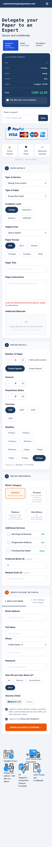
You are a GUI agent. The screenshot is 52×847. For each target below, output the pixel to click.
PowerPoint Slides (14, 390)
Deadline (9, 427)
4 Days (40, 449)
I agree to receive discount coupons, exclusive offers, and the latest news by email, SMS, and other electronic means (27, 711)
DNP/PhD (27, 218)
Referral (19, 680)
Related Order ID (17, 572)
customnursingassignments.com (19, 4)
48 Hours (12, 449)
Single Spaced (35, 368)
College (11, 210)
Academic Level (13, 204)
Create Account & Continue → (26, 727)
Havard (34, 246)
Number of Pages (14, 354)
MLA (22, 246)
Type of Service (13, 177)
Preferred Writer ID (18, 559)
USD (10, 410)
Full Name (10, 627)
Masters (11, 218)
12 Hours (12, 441)
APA (10, 246)
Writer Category (13, 485)
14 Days (39, 458)
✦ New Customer (14, 601)
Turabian (27, 254)
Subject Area (11, 227)
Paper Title (10, 263)
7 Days (11, 458)
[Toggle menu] (47, 4)
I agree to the (24, 719)
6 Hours (11, 433)
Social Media (34, 680)
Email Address (12, 611)
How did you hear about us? (19, 675)
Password (10, 661)
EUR (33, 410)
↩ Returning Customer (38, 601)
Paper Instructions (14, 277)
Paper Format (12, 240)
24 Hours (28, 441)
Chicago (12, 254)
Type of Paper (12, 190)
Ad (9, 680)
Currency (10, 404)
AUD (10, 418)
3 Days (27, 449)
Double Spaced (15, 368)
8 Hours (26, 433)
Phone (8, 638)
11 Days (25, 458)
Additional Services (15, 528)
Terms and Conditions (29, 719)
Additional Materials (15, 311)
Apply (43, 118)
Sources (9, 377)
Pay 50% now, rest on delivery (23, 100)
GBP (22, 410)
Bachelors (26, 210)
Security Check (12, 696)
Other (40, 254)
